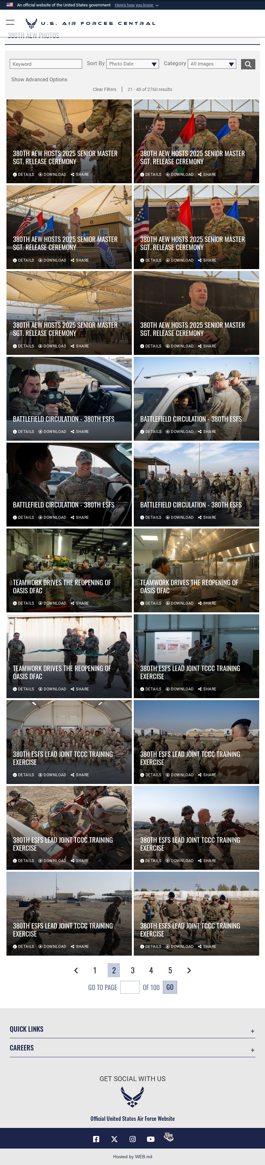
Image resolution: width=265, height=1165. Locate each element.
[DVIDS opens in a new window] (169, 1137)
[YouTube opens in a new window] (150, 1139)
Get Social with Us (132, 1079)
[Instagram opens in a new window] (132, 1139)
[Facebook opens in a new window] (96, 1139)
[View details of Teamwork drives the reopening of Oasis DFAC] (69, 570)
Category (175, 63)
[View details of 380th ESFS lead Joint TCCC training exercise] (196, 656)
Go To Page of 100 (124, 987)
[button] (137, 5)
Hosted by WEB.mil (132, 1156)
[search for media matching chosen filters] (248, 63)
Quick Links (26, 1029)
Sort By (96, 63)
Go (170, 987)
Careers (22, 1047)
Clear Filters (104, 89)
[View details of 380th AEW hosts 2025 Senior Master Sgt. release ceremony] (69, 141)
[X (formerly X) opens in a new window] (114, 1139)
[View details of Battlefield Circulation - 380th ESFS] (69, 399)
